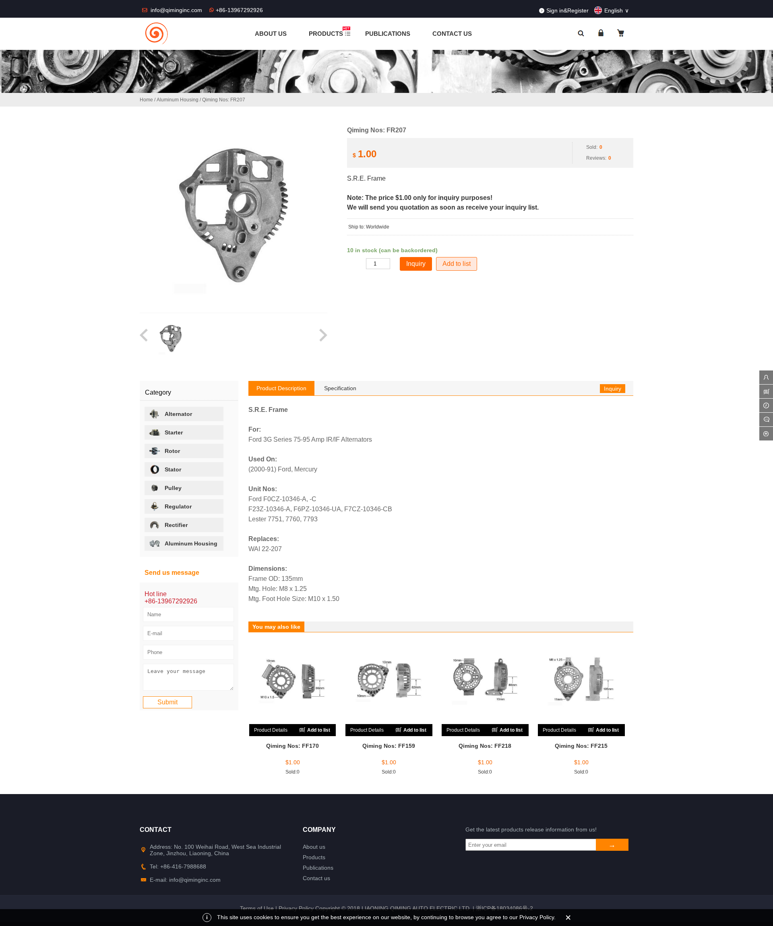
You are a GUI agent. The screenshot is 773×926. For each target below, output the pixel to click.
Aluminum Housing (177, 100)
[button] (144, 339)
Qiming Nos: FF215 (581, 746)
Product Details (270, 730)
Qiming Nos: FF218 (485, 746)
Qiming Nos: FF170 (292, 746)
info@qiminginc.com (177, 10)
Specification (340, 388)
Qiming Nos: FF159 (388, 746)
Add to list (456, 263)
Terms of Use (257, 908)
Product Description (281, 388)
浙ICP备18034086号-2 (504, 908)
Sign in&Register (567, 10)
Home (146, 100)
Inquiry (612, 388)
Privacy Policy (296, 908)
